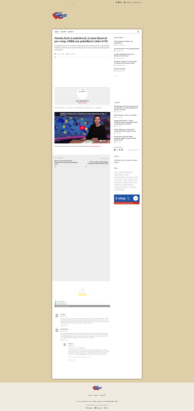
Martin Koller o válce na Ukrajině (125, 115)
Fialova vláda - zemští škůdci (121, 187)
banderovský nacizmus (120, 177)
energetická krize (59, 107)
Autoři (63, 32)
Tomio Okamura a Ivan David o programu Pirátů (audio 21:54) (125, 130)
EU (65, 107)
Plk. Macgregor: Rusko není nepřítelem (123, 42)
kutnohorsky (82, 348)
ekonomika (121, 172)
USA (115, 179)
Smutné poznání (119, 69)
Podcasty (90, 408)
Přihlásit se (129, 2)
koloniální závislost (79, 107)
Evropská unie (118, 184)
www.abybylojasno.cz (94, 146)
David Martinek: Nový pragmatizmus (126, 48)
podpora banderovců (128, 184)
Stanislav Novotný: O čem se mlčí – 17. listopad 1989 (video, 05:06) (126, 62)
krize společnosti (128, 182)
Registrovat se (137, 2)
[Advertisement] (106, 16)
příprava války (129, 172)
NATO (116, 172)
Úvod (56, 32)
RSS (106, 408)
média (135, 182)
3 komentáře (71, 54)
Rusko (125, 179)
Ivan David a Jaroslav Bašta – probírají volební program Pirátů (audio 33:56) (125, 138)
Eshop (70, 32)
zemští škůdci (130, 177)
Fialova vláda (133, 187)
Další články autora (82, 102)
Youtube (99, 408)
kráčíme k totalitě (133, 179)
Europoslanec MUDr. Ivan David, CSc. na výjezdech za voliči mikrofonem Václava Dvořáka (126, 107)
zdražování (98, 107)
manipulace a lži (90, 107)
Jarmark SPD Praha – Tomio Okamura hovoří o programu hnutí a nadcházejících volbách (126, 122)
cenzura (120, 179)
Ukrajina (126, 174)
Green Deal (70, 107)
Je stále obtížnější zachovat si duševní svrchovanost (124, 55)
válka (136, 177)
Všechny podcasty (134, 150)
